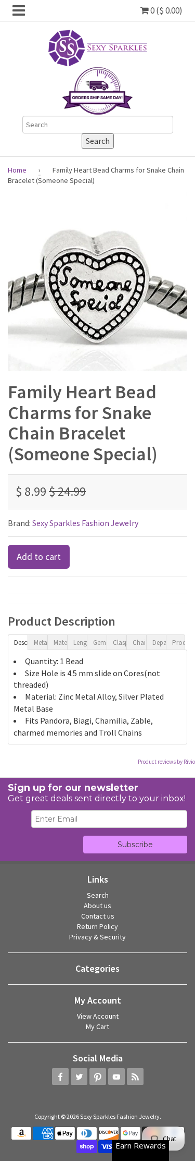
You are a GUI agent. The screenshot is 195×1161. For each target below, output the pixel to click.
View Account (98, 1016)
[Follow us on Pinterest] (97, 1076)
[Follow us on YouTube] (116, 1076)
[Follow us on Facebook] (60, 1076)
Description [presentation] (21, 642)
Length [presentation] (80, 642)
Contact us (97, 916)
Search (98, 895)
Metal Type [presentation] (40, 642)
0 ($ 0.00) (166, 10)
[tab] (18, 642)
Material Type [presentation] (60, 642)
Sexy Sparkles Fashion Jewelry (85, 523)
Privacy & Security (97, 937)
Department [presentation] (159, 642)
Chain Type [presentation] (139, 642)
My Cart (97, 1026)
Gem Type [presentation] (100, 642)
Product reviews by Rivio (166, 761)
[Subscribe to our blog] (135, 1076)
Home (17, 170)
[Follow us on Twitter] (79, 1076)
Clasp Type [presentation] (119, 642)
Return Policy (97, 926)
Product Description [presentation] (179, 642)
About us (97, 905)
